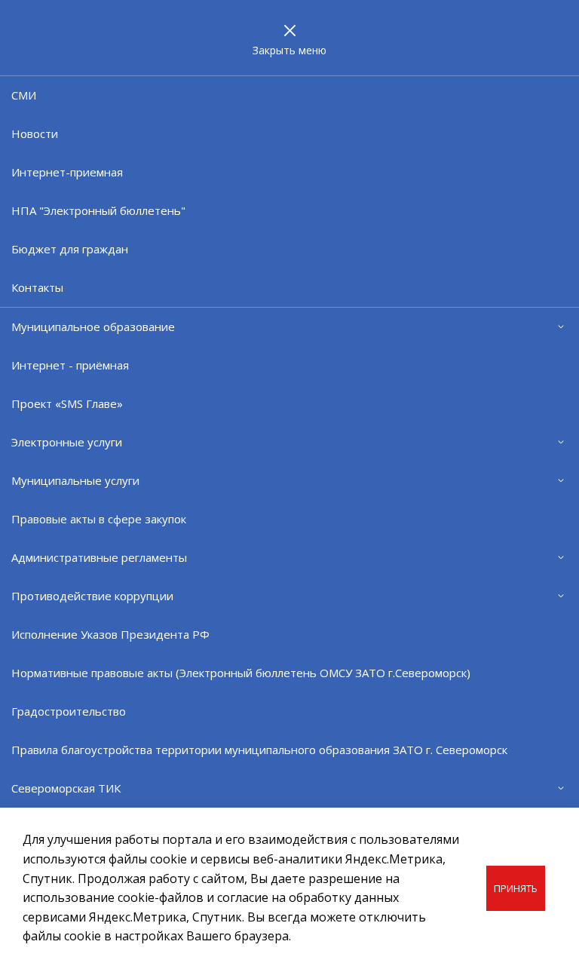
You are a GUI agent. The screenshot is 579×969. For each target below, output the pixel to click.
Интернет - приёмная (70, 365)
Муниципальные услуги (75, 480)
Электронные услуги (66, 441)
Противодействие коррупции (92, 595)
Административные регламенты (99, 557)
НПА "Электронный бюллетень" (98, 210)
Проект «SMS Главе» (67, 403)
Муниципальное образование (93, 326)
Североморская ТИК (66, 788)
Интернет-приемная (67, 171)
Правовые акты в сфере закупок (98, 518)
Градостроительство (68, 711)
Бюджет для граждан (69, 248)
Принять (516, 888)
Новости (34, 133)
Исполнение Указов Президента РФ (110, 634)
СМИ (23, 95)
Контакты (37, 287)
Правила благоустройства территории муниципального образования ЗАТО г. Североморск (259, 749)
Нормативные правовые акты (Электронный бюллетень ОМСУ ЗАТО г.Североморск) (240, 672)
